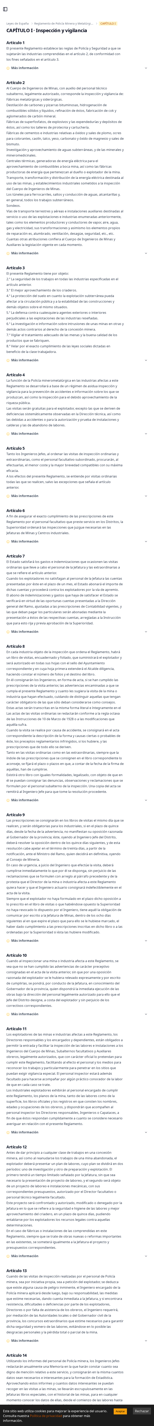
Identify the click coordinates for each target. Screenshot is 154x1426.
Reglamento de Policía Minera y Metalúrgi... (63, 23)
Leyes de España (17, 23)
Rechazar (142, 1411)
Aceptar (120, 1411)
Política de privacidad (46, 1416)
